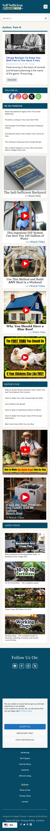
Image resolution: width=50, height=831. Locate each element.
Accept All (25, 727)
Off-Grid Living (25, 776)
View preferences (25, 740)
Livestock (25, 770)
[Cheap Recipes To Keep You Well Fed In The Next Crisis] (25, 44)
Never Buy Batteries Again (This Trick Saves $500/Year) (23, 112)
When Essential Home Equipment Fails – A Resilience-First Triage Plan (22, 555)
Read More (12, 80)
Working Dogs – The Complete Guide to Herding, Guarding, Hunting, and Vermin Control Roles (22, 638)
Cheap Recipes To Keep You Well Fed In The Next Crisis (23, 59)
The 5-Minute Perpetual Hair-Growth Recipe (23, 142)
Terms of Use (25, 790)
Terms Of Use (13, 820)
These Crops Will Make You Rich (18, 609)
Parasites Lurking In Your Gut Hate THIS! (22, 120)
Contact (25, 801)
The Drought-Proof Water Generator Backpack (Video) (24, 127)
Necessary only (25, 733)
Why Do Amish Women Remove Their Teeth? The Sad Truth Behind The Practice (25, 391)
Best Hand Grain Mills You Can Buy (19, 424)
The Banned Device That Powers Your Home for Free (24, 135)
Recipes (32, 64)
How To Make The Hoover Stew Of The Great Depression (23, 417)
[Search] (46, 18)
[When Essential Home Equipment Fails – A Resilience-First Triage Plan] (25, 543)
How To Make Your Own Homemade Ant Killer (24, 398)
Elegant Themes (19, 816)
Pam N (15, 64)
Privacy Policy (26, 711)
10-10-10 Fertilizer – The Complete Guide (21, 583)
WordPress (42, 816)
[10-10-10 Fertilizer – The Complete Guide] (25, 571)
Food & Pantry (25, 764)
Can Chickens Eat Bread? (15, 404)
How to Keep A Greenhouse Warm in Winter (23, 410)
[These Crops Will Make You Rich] (25, 598)
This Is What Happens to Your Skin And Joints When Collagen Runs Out (24, 149)
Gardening (25, 752)
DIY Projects (25, 758)
